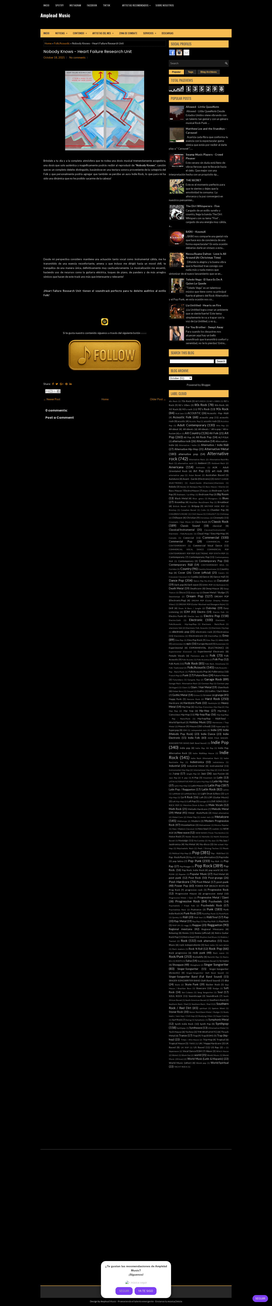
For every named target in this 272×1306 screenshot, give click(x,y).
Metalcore (222, 816)
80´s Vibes (184, 405)
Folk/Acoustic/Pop (198, 671)
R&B (185, 917)
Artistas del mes (102, 33)
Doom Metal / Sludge (214, 592)
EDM (187, 611)
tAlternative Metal (216, 1028)
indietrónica (218, 762)
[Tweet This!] (57, 383)
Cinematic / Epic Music (180, 522)
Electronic (196, 620)
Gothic (200, 691)
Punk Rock (190, 913)
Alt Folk (213, 433)
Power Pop (181, 885)
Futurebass (178, 679)
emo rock (224, 639)
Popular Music (198, 874)
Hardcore (174, 703)
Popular (176, 72)
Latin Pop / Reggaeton (182, 789)
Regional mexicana (180, 929)
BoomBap (180, 502)
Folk (212, 655)
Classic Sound (190, 525)
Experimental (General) (180, 651)
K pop (185, 778)
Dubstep (211, 608)
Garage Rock (213, 679)
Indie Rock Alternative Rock (205, 758)
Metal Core (177, 817)
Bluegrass (213, 498)
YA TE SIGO (145, 1290)
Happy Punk (175, 699)
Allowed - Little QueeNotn (202, 106)
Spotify (59, 5)
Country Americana (207, 569)
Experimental (176, 647)
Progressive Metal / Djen (181, 897)
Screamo (224, 960)
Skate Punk (192, 984)
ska (227, 980)
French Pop (174, 675)
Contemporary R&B (181, 564)
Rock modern (178, 949)
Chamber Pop (217, 509)
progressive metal (213, 893)
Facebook (92, 5)
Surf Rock (177, 1019)
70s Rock (186, 401)
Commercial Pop (180, 541)
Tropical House (177, 1043)
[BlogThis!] (51, 391)
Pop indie (224, 857)
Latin (220, 777)
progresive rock (194, 889)
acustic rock (210, 421)
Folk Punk (174, 663)
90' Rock (173, 409)
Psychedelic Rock (211, 905)
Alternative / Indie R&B (215, 445)
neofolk (215, 829)
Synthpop (222, 1023)
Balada (172, 486)
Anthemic (200, 467)
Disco (182, 592)
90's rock (187, 409)
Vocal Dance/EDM (192, 1051)
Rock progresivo (178, 952)
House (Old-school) (200, 726)
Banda (183, 487)
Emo (225, 635)
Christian (191, 517)
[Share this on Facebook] (53, 383)
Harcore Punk (193, 699)
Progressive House (186, 893)
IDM (185, 730)
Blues (225, 498)
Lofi (201, 797)
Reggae (196, 925)
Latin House (197, 785)
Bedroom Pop (206, 494)
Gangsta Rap (194, 679)
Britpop (195, 506)
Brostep (172, 510)
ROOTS (179, 961)
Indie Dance (208, 734)
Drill (171, 608)
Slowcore (201, 988)
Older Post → (158, 399)
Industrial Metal (195, 765)
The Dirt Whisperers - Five (203, 206)
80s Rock (201, 405)
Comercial (188, 537)
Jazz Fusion (219, 773)
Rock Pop (215, 948)
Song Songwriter (205, 992)
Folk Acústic (187, 659)
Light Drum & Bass (210, 793)
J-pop (175, 773)
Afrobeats (188, 429)
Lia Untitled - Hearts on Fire (203, 305)
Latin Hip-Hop (220, 781)
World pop (201, 1063)
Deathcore (196, 588)
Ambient (202, 463)
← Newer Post (51, 399)
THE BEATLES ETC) (207, 1031)
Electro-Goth (175, 620)
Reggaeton (214, 925)
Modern (195, 820)
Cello (203, 510)
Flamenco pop (197, 656)
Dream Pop (194, 596)
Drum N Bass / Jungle (189, 608)
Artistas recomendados (136, 5)
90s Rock (222, 409)
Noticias (61, 33)
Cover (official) (202, 572)
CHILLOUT (211, 514)
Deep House (212, 588)
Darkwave (220, 585)
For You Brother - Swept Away (204, 327)
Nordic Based (191, 836)
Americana (176, 467)
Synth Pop (205, 1023)
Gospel (190, 691)
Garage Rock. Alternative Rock (183, 683)
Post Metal (219, 874)
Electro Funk (176, 616)
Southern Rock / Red (178, 1004)
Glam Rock (223, 687)
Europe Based (204, 643)
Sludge (216, 988)
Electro (201, 611)
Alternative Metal (216, 449)
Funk (185, 675)
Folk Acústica (203, 659)
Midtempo (182, 821)
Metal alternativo (220, 813)
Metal (178, 812)
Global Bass (177, 691)
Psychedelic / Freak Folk (182, 905)
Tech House (175, 1031)
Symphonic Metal (218, 1019)
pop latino (178, 861)
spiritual (203, 1008)
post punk (175, 877)
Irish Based (223, 770)
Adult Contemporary (191, 425)
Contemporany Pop (199, 557)
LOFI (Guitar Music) (218, 797)
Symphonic (200, 1020)
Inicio (46, 5)
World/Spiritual (220, 1062)
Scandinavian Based (207, 961)
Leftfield (176, 793)
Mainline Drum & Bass (194, 805)
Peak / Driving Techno (208, 848)
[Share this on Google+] (61, 383)
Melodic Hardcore (198, 809)
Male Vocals (216, 805)
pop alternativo (207, 857)
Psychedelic (215, 901)
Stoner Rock (176, 1011)
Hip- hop (189, 710)
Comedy (172, 538)
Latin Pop (214, 785)
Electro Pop (212, 616)
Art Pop (198, 471)
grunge (219, 695)
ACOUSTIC (194, 413)
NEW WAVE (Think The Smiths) (210, 833)
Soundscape (195, 996)
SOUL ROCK (175, 996)
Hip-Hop (204, 710)
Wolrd (175, 1055)
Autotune (174, 478)
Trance (183, 1035)
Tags (190, 72)
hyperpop (174, 730)
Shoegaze (178, 964)
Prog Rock (174, 889)
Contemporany (177, 557)
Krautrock (207, 778)
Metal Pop (192, 817)
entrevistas (177, 644)
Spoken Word (218, 1008)
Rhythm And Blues (208, 937)
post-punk (222, 882)
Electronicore (196, 635)
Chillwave (177, 517)
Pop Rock (203, 865)
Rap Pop (196, 921)
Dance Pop (176, 580)
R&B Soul (198, 917)
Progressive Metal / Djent (213, 897)
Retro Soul (188, 936)
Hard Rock (212, 699)
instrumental (216, 765)
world (197, 1055)
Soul (220, 992)
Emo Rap (210, 640)
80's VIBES (215, 401)
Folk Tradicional (176, 668)
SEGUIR (260, 1298)
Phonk (226, 848)
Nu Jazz (212, 840)
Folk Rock (191, 663)
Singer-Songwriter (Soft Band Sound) (205, 973)
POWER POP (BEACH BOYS (210, 885)
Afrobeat (173, 429)
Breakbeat (223, 502)
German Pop (207, 683)
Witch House (222, 1051)
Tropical (221, 1039)
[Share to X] (55, 391)
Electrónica (179, 636)
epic (188, 643)
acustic (181, 421)
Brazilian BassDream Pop (201, 502)
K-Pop (195, 777)
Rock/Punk (176, 956)
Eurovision (220, 644)
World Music (213, 1055)
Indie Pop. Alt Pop (204, 748)
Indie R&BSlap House (203, 753)
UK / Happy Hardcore (210, 1043)
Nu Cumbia (199, 840)
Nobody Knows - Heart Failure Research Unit (87, 51)
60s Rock (173, 401)
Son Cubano (187, 992)
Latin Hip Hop (202, 781)
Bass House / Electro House (184, 490)
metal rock (205, 817)
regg (186, 925)
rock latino (224, 945)
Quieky (175, 917)
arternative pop (176, 475)
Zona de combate (128, 33)
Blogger (206, 384)
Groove (207, 695)
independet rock (199, 730)
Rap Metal (180, 921)
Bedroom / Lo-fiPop (186, 494)
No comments (77, 57)
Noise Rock (175, 836)
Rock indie (210, 945)
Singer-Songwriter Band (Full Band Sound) (195, 976)
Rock (184, 940)
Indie (213, 730)
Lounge (202, 801)
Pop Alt (192, 857)
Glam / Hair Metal (201, 687)
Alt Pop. (188, 437)
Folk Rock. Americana (215, 664)
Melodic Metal (220, 809)
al (180, 433)
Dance (206, 576)
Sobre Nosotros (165, 5)
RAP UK (176, 925)
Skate (177, 984)
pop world (214, 870)
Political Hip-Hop (180, 853)
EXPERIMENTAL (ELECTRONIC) (206, 647)
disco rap (195, 592)
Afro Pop (220, 425)
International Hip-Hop (204, 770)
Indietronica (197, 762)
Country (186, 568)
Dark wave (192, 584)
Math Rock (175, 809)
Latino (226, 789)
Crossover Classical (178, 577)
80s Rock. (220, 405)
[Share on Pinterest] (66, 383)
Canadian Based (188, 510)
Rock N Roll (196, 948)
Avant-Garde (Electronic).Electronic (207, 483)
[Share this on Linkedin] (70, 383)
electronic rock (204, 631)
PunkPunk (224, 913)
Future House (221, 675)
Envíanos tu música (165, 1301)
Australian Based (215, 475)
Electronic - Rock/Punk (213, 624)
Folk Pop (218, 659)
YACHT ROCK (180, 1067)
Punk (210, 909)
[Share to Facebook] (59, 391)
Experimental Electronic (211, 651)
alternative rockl (185, 463)
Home (48, 43)
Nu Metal (190, 844)
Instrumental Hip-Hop (179, 770)
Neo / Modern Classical (183, 829)
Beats (205, 491)
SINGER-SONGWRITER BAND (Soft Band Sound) (194, 980)
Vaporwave (174, 1051)
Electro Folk (219, 612)
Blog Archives (209, 72)
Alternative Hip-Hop (186, 449)
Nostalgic (183, 840)
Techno (189, 1031)
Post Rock (195, 877)
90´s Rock (204, 409)
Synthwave (195, 1027)
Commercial (211, 537)
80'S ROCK (201, 401)
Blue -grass (198, 498)
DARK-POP (207, 585)
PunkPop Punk (208, 913)
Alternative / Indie (188, 445)
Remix (185, 932)
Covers (221, 573)
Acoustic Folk (182, 417)
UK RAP (185, 1047)
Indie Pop (220, 742)
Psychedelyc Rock (177, 909)
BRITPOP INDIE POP (214, 506)
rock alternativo (206, 940)
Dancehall (223, 580)
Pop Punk (194, 861)
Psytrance (196, 909)
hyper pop (220, 726)
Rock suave (218, 953)
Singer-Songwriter (187, 968)
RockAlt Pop (213, 957)
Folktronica (218, 671)
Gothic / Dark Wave (218, 691)
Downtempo (174, 596)
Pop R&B (215, 861)
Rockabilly (198, 956)
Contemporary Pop (210, 560)
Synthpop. (181, 1028)
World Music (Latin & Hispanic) (205, 1058)
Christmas (204, 518)
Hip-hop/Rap (202, 714)
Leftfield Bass (190, 793)
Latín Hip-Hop (180, 785)
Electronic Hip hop (220, 628)
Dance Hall (219, 576)
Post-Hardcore (179, 882)
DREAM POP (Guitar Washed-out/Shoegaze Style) (202, 604)
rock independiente (189, 944)
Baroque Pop (196, 487)
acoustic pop (206, 417)
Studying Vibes (205, 1016)
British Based (179, 506)
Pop (196, 852)
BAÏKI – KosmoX (196, 231)
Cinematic (218, 517)
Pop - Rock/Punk (177, 857)
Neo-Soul (203, 828)
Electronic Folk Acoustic (197, 628)
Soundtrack (212, 996)
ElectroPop (213, 636)
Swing (188, 1020)
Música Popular (221, 825)
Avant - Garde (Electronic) (196, 478)
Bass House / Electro (215, 487)
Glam (184, 687)
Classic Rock (220, 521)
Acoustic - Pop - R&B (218, 413)
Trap (195, 1035)
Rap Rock (224, 921)
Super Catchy (222, 1016)
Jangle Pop (191, 774)
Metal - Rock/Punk (198, 812)
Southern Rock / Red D (202, 1004)
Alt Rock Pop (204, 437)
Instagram (75, 5)
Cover (181, 572)
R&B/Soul (212, 917)
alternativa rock (181, 441)
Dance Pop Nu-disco (203, 581)
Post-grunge (215, 877)
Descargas (167, 33)
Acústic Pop (194, 421)
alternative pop (188, 454)
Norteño (205, 836)
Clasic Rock (201, 521)
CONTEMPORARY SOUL (212, 565)
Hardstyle (212, 703)
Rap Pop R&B (210, 921)
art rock (217, 471)
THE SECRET (193, 180)
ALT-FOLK (223, 437)
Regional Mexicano (212, 929)
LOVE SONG (216, 801)
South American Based (195, 1000)
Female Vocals (177, 655)
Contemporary (186, 561)
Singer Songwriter (216, 964)
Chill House (197, 514)
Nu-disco (204, 844)
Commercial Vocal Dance (207, 545)
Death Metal (176, 588)
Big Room (223, 494)
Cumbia (195, 576)
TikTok (106, 5)
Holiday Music (197, 722)
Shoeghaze (195, 965)
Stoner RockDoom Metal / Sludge (204, 1012)
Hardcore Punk (192, 703)
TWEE (192, 1043)
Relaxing (173, 932)
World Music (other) (180, 1062)
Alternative (203, 441)
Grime (197, 695)
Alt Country (193, 433)
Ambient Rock (218, 463)
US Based (199, 1047)
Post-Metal (203, 882)
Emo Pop (179, 640)
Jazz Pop (173, 778)
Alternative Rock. (197, 459)
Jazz (203, 773)
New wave (183, 832)
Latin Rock (209, 789)
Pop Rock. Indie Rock (193, 870)
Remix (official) (203, 932)
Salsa (189, 960)
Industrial (174, 765)
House (181, 726)
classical (217, 525)
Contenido (80, 33)
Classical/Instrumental (182, 529)
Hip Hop (186, 706)
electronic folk (175, 628)
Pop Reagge (185, 866)
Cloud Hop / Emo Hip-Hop (211, 533)
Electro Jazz (193, 616)
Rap (226, 917)
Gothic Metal (179, 695)
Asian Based (195, 475)
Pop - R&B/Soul (218, 853)
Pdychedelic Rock (185, 848)
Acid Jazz (179, 413)
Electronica (222, 631)
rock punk (199, 952)
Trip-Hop (207, 1039)
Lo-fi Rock (187, 797)
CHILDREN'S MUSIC (178, 514)
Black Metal (181, 498)
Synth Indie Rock (184, 1023)
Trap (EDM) (207, 1035)
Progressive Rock (218, 889)
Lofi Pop (191, 801)
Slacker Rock (213, 984)
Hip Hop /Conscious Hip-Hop (208, 707)
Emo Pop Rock (194, 639)
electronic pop (180, 631)
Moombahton (188, 824)
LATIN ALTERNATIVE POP (181, 781)
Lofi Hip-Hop (178, 801)
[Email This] (47, 391)
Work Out (186, 1055)
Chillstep (224, 514)
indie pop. (185, 747)
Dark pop (178, 584)
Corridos (173, 569)
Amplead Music (55, 15)
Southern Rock (217, 999)
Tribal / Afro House (190, 1039)
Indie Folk (194, 737)
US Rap (215, 1047)
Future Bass (201, 675)
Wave (209, 1051)
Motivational (204, 825)
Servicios (149, 33)
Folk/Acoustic (62, 43)
